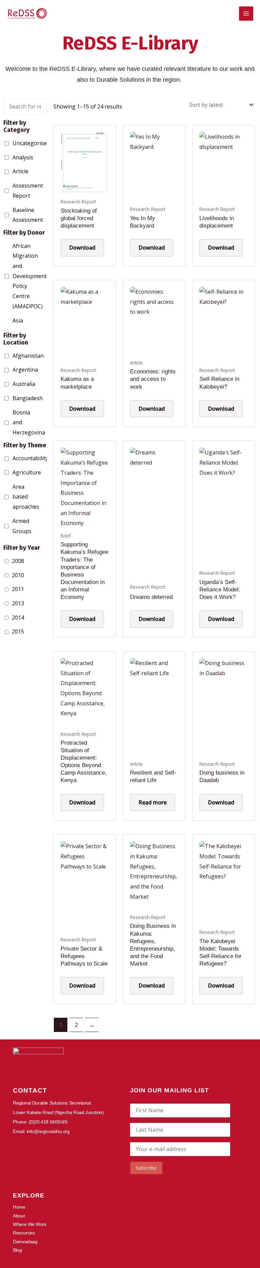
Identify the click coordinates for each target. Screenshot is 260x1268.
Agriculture (14, 472)
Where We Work (29, 1224)
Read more (152, 802)
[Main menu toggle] (246, 13)
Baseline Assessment (14, 215)
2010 (18, 575)
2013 (18, 603)
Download (82, 247)
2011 (18, 589)
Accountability (14, 458)
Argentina (14, 369)
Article (14, 171)
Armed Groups (14, 526)
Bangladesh (14, 398)
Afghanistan (14, 355)
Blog (17, 1250)
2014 (18, 617)
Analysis (14, 157)
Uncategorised (14, 143)
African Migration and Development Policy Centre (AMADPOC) (14, 276)
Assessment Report (14, 190)
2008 (18, 561)
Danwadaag (25, 1241)
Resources (24, 1232)
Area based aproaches (14, 496)
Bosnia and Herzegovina (14, 422)
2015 (18, 631)
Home (19, 1207)
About (19, 1215)
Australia (14, 384)
